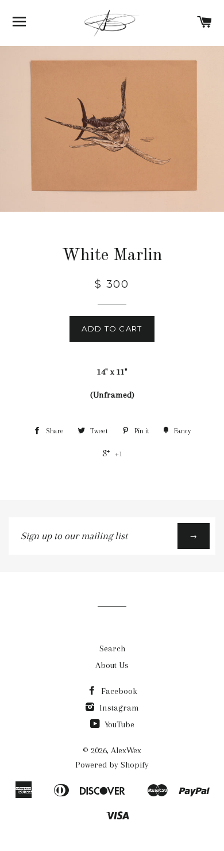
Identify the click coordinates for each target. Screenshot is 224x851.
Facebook (118, 691)
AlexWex (126, 750)
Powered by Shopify (112, 765)
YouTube (118, 724)
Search (112, 648)
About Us (112, 665)
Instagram (118, 708)
